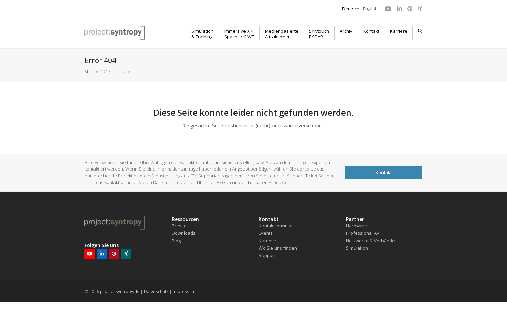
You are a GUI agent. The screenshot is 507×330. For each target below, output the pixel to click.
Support (267, 255)
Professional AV (362, 233)
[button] (420, 33)
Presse (179, 226)
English (370, 9)
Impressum (184, 291)
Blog (176, 240)
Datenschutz (156, 291)
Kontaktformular (276, 226)
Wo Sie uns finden (278, 248)
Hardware (356, 226)
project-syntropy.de (119, 291)
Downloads (184, 233)
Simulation (357, 248)
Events (266, 233)
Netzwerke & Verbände (370, 240)
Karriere (267, 240)
